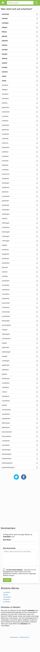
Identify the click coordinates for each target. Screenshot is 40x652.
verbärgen (5, 361)
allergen (5, 89)
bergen (4, 54)
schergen (5, 169)
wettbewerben (7, 463)
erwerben (5, 98)
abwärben (5, 187)
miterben (5, 121)
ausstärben (6, 414)
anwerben (5, 134)
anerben (5, 276)
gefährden (5, 365)
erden (4, 81)
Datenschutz (24, 637)
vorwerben (6, 196)
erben (4, 76)
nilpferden (5, 347)
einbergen (5, 183)
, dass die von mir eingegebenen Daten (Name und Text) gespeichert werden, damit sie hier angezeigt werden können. (19, 572)
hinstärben (6, 445)
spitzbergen (6, 450)
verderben (5, 307)
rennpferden (6, 410)
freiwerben (6, 378)
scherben (5, 14)
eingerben (5, 254)
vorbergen (5, 241)
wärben (4, 218)
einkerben (5, 258)
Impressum (14, 637)
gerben (4, 374)
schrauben (7, 597)
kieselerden (6, 418)
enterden (5, 161)
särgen (4, 27)
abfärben (5, 192)
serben (4, 63)
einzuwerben (6, 436)
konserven (5, 174)
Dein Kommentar (9, 548)
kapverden (6, 303)
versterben (6, 401)
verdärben (5, 383)
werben (5, 72)
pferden (5, 41)
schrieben (6, 602)
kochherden (6, 338)
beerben (5, 267)
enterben (5, 94)
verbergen (5, 236)
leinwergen (6, 321)
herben (4, 45)
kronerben (5, 285)
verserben (5, 294)
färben (4, 32)
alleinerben (6, 427)
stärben (4, 103)
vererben (5, 138)
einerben (5, 85)
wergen (4, 356)
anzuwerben (6, 325)
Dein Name (7, 540)
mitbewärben (6, 458)
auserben (5, 156)
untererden (6, 312)
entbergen (5, 209)
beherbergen (6, 454)
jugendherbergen (8, 467)
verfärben (5, 387)
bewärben (5, 205)
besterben (5, 298)
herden (4, 67)
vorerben (5, 116)
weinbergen (6, 352)
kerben (4, 405)
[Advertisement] (20, 505)
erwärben (5, 249)
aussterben (6, 316)
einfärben (5, 370)
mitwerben (6, 289)
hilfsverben (6, 423)
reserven (5, 143)
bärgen (4, 245)
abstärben (5, 396)
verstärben (6, 441)
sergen (4, 343)
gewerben (5, 107)
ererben (5, 272)
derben (4, 58)
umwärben (6, 227)
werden (5, 49)
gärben (4, 36)
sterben (5, 18)
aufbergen (5, 214)
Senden (7, 580)
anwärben (5, 178)
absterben (5, 281)
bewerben (5, 125)
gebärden (5, 201)
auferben (5, 152)
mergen (4, 330)
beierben (5, 165)
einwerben (5, 263)
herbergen (5, 223)
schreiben (6, 592)
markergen (6, 232)
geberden (5, 129)
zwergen (5, 23)
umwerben (6, 112)
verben (4, 392)
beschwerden (7, 432)
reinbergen (6, 334)
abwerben (5, 147)
